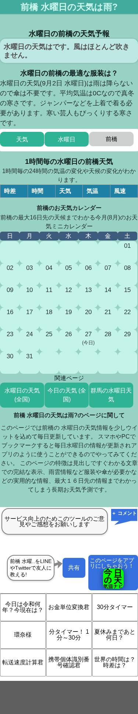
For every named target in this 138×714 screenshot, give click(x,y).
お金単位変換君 (68, 607)
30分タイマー (115, 607)
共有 (74, 567)
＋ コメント (124, 513)
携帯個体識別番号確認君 (68, 662)
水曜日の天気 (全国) (22, 394)
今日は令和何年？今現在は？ (22, 607)
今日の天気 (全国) (66, 394)
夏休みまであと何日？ (114, 635)
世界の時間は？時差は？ (114, 662)
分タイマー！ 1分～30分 (69, 635)
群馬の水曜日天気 (111, 394)
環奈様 (23, 635)
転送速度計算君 (22, 662)
